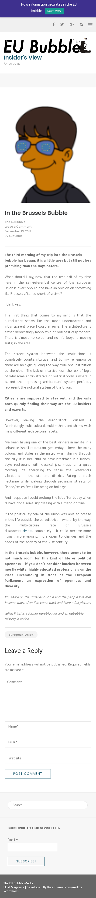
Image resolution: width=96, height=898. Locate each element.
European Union (21, 635)
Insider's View (22, 57)
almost (28, 531)
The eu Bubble (15, 222)
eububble (16, 236)
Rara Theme (55, 887)
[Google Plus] (72, 25)
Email (13, 840)
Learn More (54, 11)
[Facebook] (54, 25)
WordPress (10, 891)
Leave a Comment (18, 227)
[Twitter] (62, 25)
